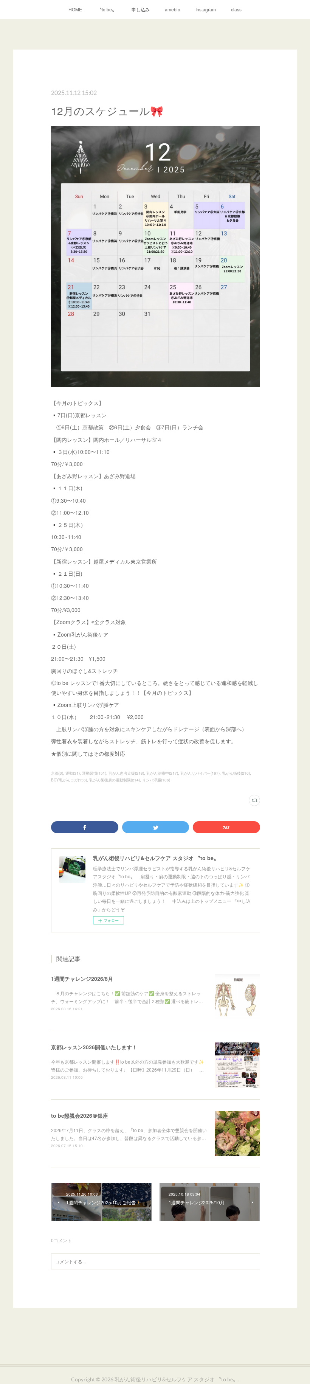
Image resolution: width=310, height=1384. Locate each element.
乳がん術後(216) (236, 773)
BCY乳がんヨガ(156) (69, 780)
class (236, 9)
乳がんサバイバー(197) (200, 773)
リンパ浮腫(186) (156, 780)
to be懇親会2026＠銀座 (79, 1115)
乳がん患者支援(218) (126, 773)
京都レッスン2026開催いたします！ (94, 1047)
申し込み (141, 9)
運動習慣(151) (94, 773)
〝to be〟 (106, 9)
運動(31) (72, 773)
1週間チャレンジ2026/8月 (82, 978)
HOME (75, 9)
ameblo (172, 9)
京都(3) (57, 773)
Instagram (205, 9)
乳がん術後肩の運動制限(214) (114, 780)
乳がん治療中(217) (162, 773)
